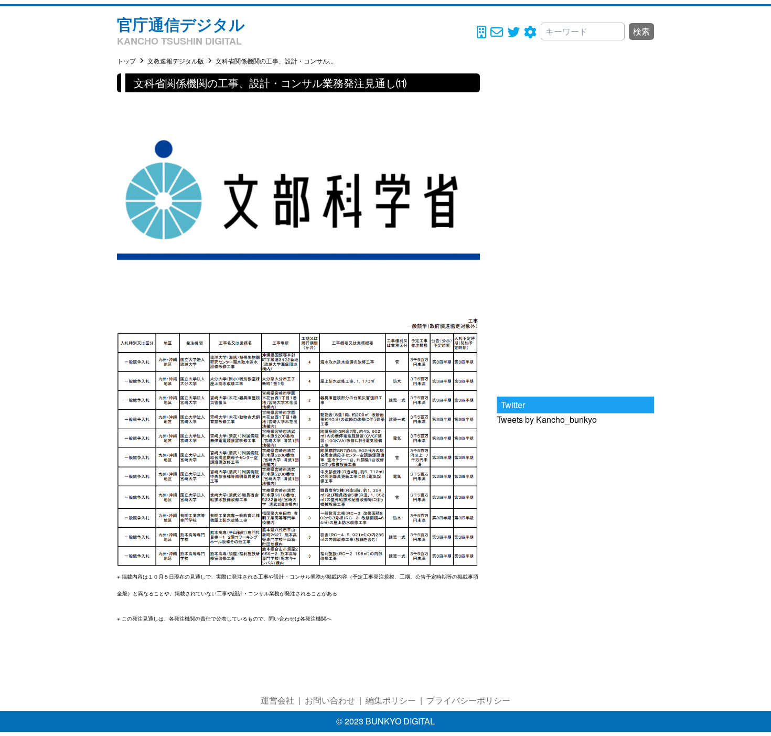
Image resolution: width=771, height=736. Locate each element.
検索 (641, 31)
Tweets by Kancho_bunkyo (547, 419)
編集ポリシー (391, 700)
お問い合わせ (330, 700)
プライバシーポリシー (468, 700)
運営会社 (277, 700)
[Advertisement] (575, 230)
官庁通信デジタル (181, 24)
